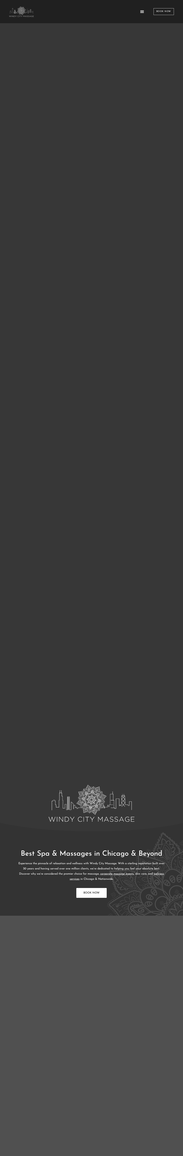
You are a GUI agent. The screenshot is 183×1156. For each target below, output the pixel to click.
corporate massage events (117, 873)
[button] (142, 12)
